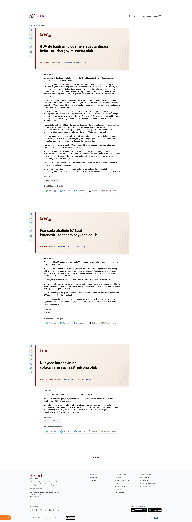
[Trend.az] (37, 16)
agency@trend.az (35, 496)
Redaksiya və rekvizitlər (122, 480)
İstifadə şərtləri (145, 477)
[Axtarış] (129, 16)
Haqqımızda (118, 477)
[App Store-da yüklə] (139, 510)
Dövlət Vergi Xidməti (52, 180)
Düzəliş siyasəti (119, 489)
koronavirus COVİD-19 (53, 421)
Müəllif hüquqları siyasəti (148, 483)
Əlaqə (116, 483)
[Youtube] (45, 510)
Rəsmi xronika (94, 480)
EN (152, 518)
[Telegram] (50, 510)
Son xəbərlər (93, 477)
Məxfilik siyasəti (145, 480)
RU (159, 518)
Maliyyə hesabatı (120, 492)
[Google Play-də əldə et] (155, 510)
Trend (66, 84)
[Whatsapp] (32, 510)
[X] (41, 510)
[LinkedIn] (54, 510)
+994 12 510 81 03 (35, 494)
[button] (31, 30)
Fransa (48, 312)
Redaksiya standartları (122, 486)
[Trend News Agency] (36, 476)
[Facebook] (36, 510)
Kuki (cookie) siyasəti (146, 486)
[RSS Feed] (58, 510)
